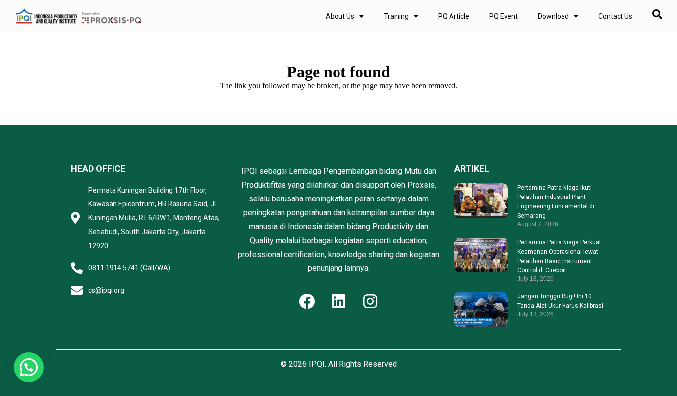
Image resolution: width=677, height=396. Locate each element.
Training (396, 16)
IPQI (317, 364)
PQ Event (503, 16)
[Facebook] (307, 301)
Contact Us (615, 16)
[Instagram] (370, 301)
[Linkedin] (338, 301)
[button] (29, 367)
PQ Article (453, 16)
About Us (340, 16)
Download (553, 16)
